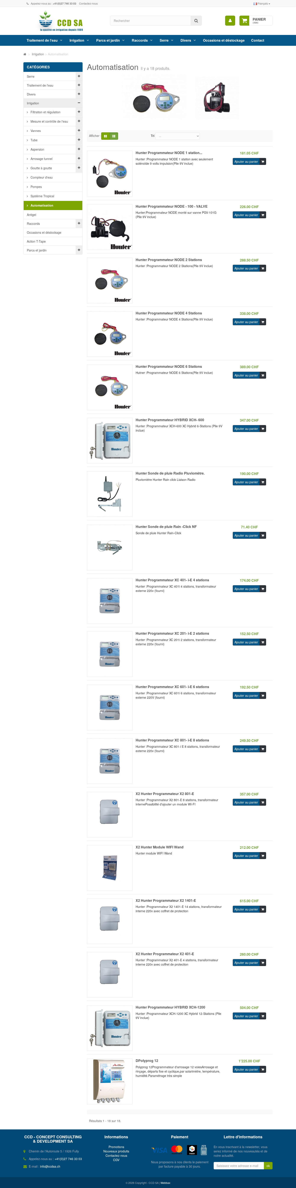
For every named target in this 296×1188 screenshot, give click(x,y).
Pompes (36, 186)
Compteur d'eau (41, 177)
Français (262, 3)
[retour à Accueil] (24, 54)
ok (268, 1165)
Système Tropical (42, 196)
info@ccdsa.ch (50, 1166)
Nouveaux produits (116, 1151)
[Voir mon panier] (244, 21)
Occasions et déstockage (224, 40)
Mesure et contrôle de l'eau (49, 121)
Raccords (140, 40)
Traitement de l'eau (42, 40)
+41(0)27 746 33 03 (68, 1159)
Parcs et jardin (108, 40)
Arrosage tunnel (41, 158)
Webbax (165, 1183)
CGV (116, 1160)
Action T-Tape (36, 241)
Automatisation (41, 205)
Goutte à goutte (41, 168)
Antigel (31, 214)
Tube (33, 140)
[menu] (230, 21)
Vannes (35, 130)
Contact (257, 40)
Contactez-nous (88, 3)
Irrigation (77, 40)
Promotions (116, 1147)
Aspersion (37, 149)
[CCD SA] (63, 21)
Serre (164, 40)
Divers (186, 40)
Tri (153, 135)
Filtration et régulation (45, 112)
